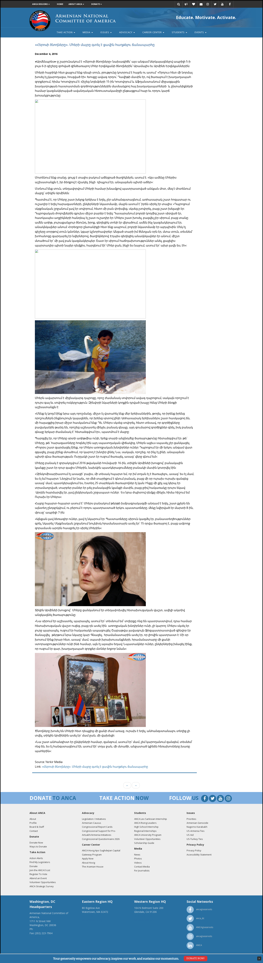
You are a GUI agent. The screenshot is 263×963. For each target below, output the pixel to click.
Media (87, 32)
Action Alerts (36, 858)
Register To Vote (38, 874)
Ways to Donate (38, 846)
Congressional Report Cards (97, 826)
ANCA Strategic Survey (42, 886)
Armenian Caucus (91, 822)
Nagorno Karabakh (197, 826)
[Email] (201, 4)
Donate (95, 4)
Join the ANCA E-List (40, 870)
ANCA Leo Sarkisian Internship (150, 819)
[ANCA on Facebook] (229, 4)
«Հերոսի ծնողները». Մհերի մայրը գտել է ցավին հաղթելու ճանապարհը (95, 767)
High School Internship (146, 826)
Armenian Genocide (197, 822)
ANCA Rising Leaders (145, 822)
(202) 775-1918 (42, 929)
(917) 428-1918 (90, 916)
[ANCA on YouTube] (222, 4)
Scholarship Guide (144, 843)
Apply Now (87, 858)
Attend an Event (38, 878)
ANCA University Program (147, 834)
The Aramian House (92, 866)
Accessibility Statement (199, 854)
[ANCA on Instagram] (207, 4)
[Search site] (178, 4)
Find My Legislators (40, 862)
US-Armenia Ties (195, 831)
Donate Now (36, 842)
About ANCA (76, 4)
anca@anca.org (38, 937)
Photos (138, 858)
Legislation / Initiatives (94, 819)
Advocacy (126, 32)
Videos (138, 862)
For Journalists (142, 870)
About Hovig (88, 862)
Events (200, 32)
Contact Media (142, 866)
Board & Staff (37, 826)
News (137, 854)
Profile (33, 822)
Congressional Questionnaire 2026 (101, 839)
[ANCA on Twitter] (215, 4)
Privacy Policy (194, 850)
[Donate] (193, 4)
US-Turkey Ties (195, 839)
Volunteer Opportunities (43, 882)
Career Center (152, 32)
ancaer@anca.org (92, 920)
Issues (105, 32)
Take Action (65, 32)
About (33, 819)
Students (178, 32)
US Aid (190, 834)
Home (60, 4)
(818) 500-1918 (143, 916)
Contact (34, 831)
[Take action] (186, 4)
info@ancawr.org (144, 920)
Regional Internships (145, 831)
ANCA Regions (40, 4)
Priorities (191, 819)
